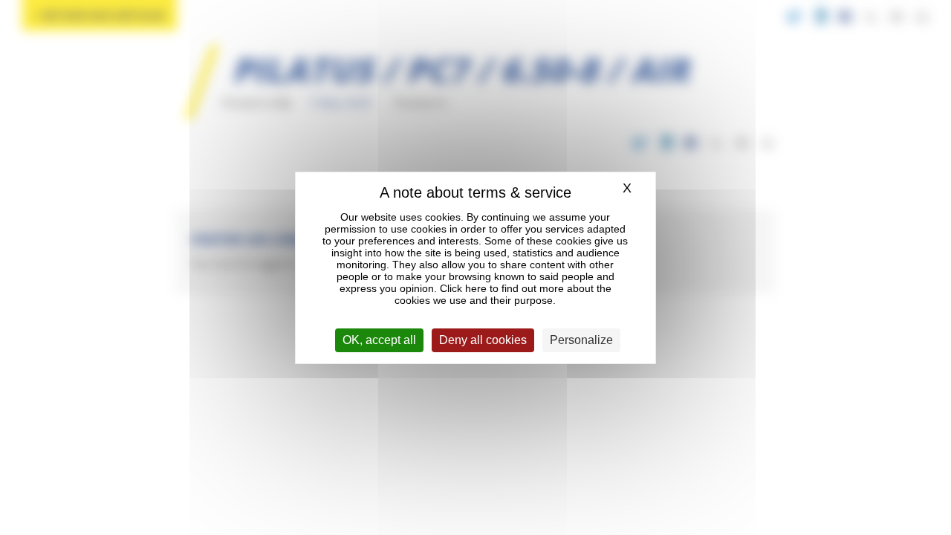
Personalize (581, 340)
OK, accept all (379, 340)
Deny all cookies (483, 340)
